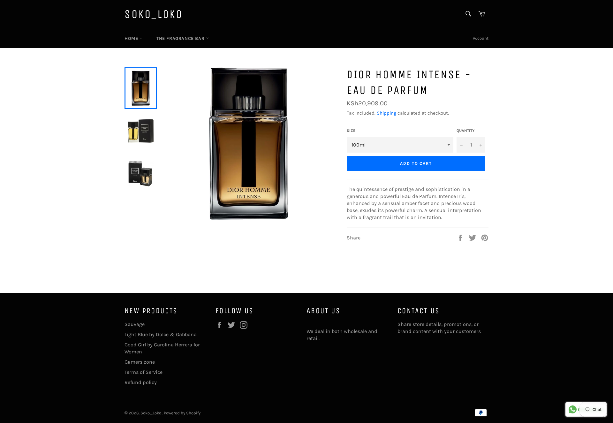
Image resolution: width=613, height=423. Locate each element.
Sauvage (135, 324)
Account (480, 38)
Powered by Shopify (182, 413)
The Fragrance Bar (181, 38)
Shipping (386, 113)
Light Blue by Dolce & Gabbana (161, 334)
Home (132, 38)
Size (351, 130)
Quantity (465, 130)
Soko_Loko (154, 14)
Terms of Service (144, 372)
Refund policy (141, 382)
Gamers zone (140, 362)
